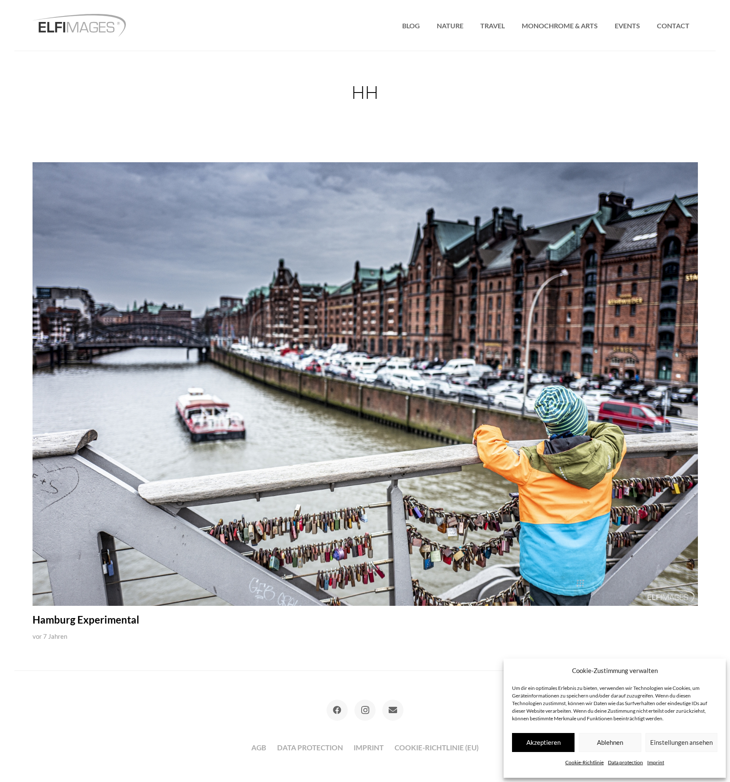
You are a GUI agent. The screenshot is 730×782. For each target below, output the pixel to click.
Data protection (625, 762)
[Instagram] (365, 710)
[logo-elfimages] (79, 25)
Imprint (655, 762)
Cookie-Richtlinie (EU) (437, 747)
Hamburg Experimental (86, 620)
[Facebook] (337, 710)
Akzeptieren (543, 742)
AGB (258, 747)
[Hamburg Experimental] (365, 384)
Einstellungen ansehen (681, 742)
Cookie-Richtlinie (584, 762)
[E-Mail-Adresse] (392, 710)
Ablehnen (610, 742)
